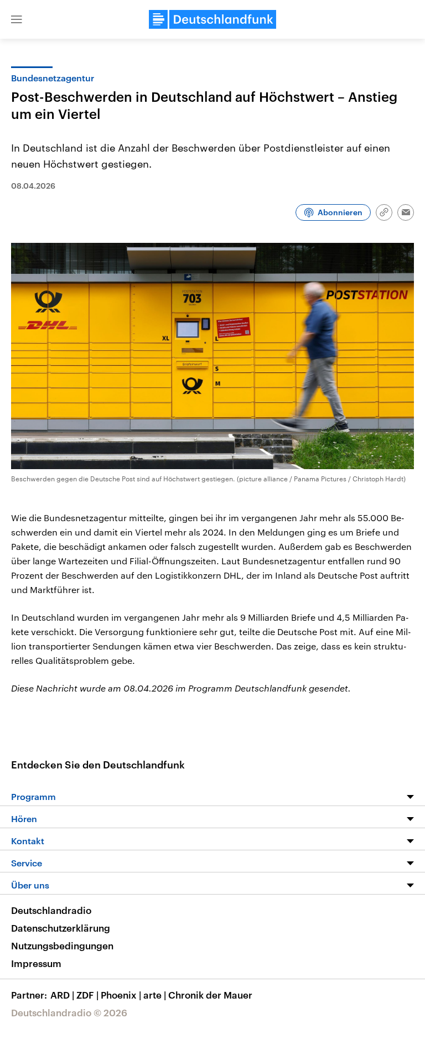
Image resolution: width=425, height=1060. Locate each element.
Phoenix (121, 994)
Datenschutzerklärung (60, 927)
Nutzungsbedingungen (62, 945)
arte (154, 994)
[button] (16, 19)
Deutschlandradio (51, 910)
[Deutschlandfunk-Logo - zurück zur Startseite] (212, 19)
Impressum (36, 963)
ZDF (87, 994)
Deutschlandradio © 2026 (69, 1012)
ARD (62, 994)
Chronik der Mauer (210, 994)
